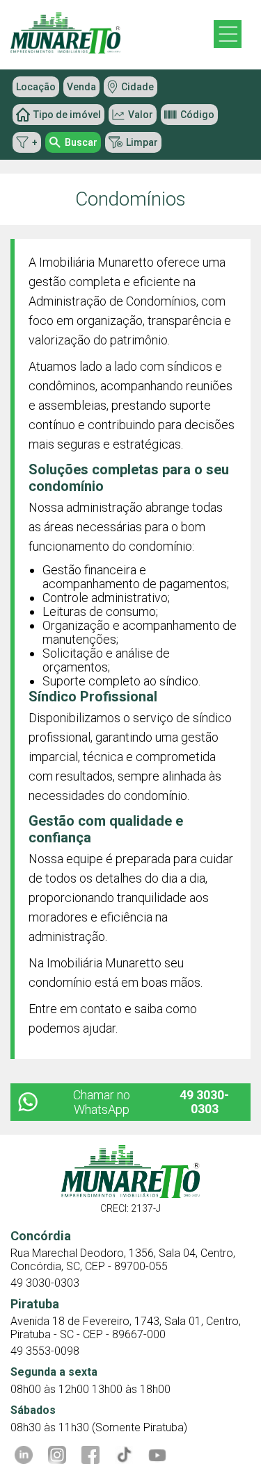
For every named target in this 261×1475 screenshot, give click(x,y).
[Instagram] (57, 1455)
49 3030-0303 (44, 1283)
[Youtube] (157, 1455)
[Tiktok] (124, 1455)
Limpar (142, 142)
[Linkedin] (23, 1455)
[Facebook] (90, 1455)
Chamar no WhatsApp (151, 1102)
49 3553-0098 (44, 1351)
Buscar (81, 142)
